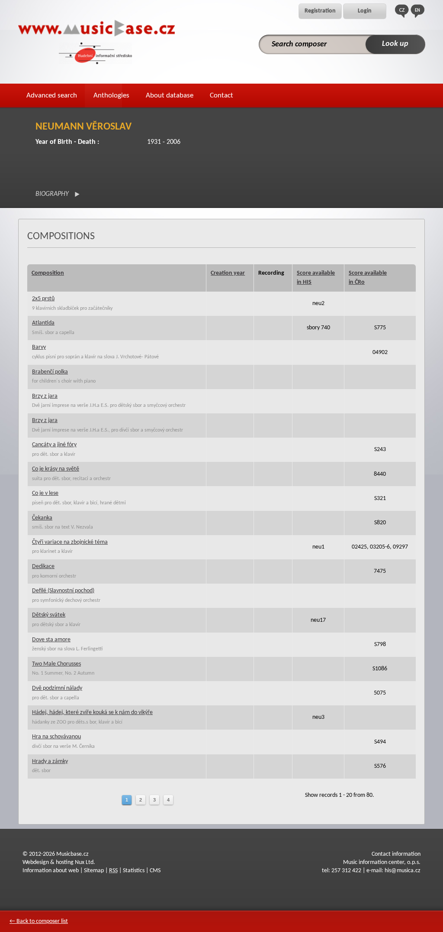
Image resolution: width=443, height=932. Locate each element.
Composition (48, 273)
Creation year (228, 273)
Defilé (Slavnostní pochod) (63, 591)
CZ (402, 11)
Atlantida (43, 323)
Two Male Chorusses (56, 664)
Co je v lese (45, 493)
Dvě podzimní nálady (57, 688)
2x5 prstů (43, 299)
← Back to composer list (39, 921)
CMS (155, 870)
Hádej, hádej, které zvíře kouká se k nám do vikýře (92, 712)
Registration (320, 11)
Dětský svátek (48, 615)
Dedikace (43, 566)
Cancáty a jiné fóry (54, 445)
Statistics (133, 870)
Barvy (39, 347)
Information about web (50, 870)
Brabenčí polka (50, 372)
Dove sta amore (51, 639)
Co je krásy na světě (55, 469)
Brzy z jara (45, 396)
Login (365, 11)
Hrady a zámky (50, 761)
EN (417, 11)
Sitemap (94, 870)
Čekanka (42, 518)
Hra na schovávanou (56, 737)
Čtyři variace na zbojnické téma (70, 542)
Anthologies (111, 95)
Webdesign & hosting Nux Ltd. (58, 862)
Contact (221, 95)
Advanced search (51, 95)
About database (169, 95)
